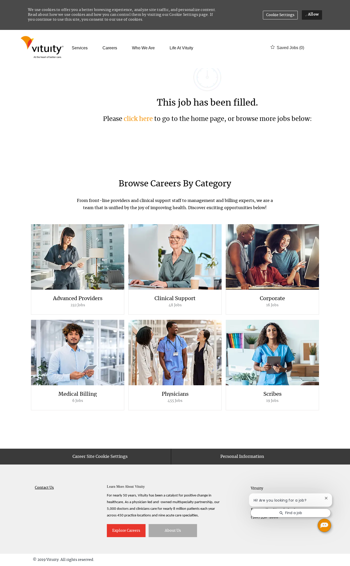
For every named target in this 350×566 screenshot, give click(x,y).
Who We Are (143, 48)
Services (80, 48)
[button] (280, 15)
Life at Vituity (181, 48)
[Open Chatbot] (324, 525)
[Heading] (175, 186)
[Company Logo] (43, 48)
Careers (109, 48)
